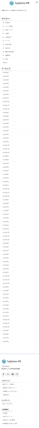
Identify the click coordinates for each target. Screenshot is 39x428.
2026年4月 (6, 87)
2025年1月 (6, 141)
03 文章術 (6, 33)
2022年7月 (6, 250)
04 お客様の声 (7, 37)
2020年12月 (6, 319)
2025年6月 (6, 123)
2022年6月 (6, 254)
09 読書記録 (6, 55)
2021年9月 (6, 287)
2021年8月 (6, 290)
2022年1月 (6, 272)
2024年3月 (6, 178)
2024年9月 (6, 156)
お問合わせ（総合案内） (9, 420)
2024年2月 (6, 181)
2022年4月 (6, 261)
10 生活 (5, 59)
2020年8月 (6, 334)
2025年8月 (6, 116)
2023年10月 (6, 196)
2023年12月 (6, 189)
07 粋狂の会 (6, 48)
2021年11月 (6, 279)
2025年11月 (6, 105)
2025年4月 (6, 131)
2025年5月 (6, 127)
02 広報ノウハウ (7, 30)
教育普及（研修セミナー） (10, 388)
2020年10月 (6, 327)
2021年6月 (6, 298)
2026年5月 (6, 83)
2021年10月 (6, 283)
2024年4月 (6, 174)
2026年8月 (6, 72)
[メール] (13, 374)
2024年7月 (6, 163)
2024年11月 (6, 149)
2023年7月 (6, 207)
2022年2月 (6, 269)
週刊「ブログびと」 (8, 404)
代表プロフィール (7, 416)
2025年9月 (6, 112)
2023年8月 (6, 203)
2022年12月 (6, 232)
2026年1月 (6, 98)
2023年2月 (6, 225)
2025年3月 (6, 134)
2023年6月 (6, 210)
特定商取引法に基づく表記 (10, 423)
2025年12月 (6, 101)
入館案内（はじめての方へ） (10, 391)
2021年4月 (6, 305)
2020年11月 (6, 323)
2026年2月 (6, 94)
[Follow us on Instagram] (17, 374)
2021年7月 (6, 294)
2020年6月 (6, 341)
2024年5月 (6, 171)
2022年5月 (6, 258)
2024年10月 (6, 152)
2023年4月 (6, 218)
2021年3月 (6, 309)
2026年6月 (6, 80)
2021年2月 (6, 312)
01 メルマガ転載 (7, 26)
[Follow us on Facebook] (4, 374)
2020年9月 (6, 330)
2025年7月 (6, 120)
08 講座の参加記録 (8, 52)
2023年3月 (6, 221)
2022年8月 (6, 247)
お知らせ (5, 62)
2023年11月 (6, 192)
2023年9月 (6, 200)
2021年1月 (6, 316)
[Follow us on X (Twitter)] (8, 374)
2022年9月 (6, 243)
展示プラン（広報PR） (9, 384)
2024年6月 (6, 167)
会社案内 (5, 413)
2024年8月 (6, 160)
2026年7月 (6, 76)
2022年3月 (6, 265)
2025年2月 (6, 138)
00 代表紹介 (6, 23)
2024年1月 (6, 185)
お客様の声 (6, 395)
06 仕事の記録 (7, 44)
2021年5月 (6, 301)
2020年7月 (6, 338)
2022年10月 (6, 240)
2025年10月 (6, 109)
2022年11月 (6, 236)
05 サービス (6, 41)
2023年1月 (6, 229)
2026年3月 (6, 91)
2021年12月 (6, 276)
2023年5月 (6, 214)
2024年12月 (6, 145)
